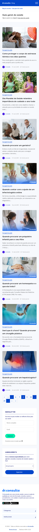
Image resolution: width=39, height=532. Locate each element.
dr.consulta (7, 66)
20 (4, 401)
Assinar (10, 436)
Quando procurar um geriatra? (16, 145)
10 (31, 397)
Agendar (19, 472)
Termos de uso (13, 529)
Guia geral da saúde (17, 8)
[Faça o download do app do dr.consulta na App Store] (15, 503)
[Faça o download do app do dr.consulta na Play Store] (6, 503)
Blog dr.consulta (6, 8)
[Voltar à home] (11, 490)
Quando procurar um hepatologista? (19, 377)
